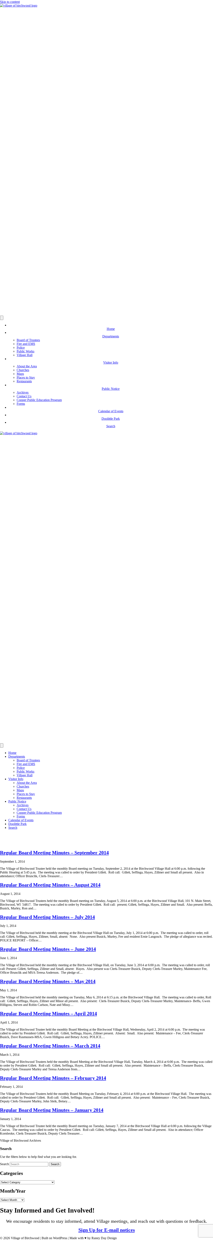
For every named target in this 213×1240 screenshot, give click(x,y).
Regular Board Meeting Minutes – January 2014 (51, 1110)
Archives (22, 392)
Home (12, 753)
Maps (20, 373)
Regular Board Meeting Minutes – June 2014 (48, 949)
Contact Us (24, 396)
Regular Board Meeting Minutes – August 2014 (50, 885)
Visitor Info (15, 779)
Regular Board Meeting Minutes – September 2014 (54, 852)
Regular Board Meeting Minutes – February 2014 (53, 1078)
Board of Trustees (28, 340)
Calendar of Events (20, 820)
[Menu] (1, 318)
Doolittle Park (17, 824)
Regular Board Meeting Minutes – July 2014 (47, 917)
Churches (23, 370)
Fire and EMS (26, 344)
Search (12, 827)
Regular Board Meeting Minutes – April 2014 (48, 1013)
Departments (16, 756)
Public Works (25, 351)
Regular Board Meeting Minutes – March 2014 (50, 1046)
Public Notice (17, 801)
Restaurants (24, 381)
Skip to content (10, 2)
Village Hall (24, 355)
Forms (21, 403)
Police (21, 347)
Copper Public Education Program (39, 400)
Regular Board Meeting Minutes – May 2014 (47, 981)
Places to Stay (26, 377)
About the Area (27, 366)
